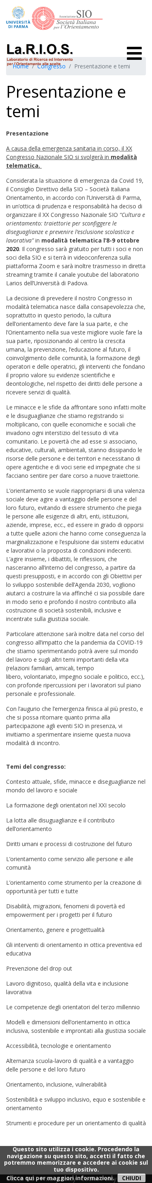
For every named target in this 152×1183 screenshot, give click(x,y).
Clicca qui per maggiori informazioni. (60, 1178)
